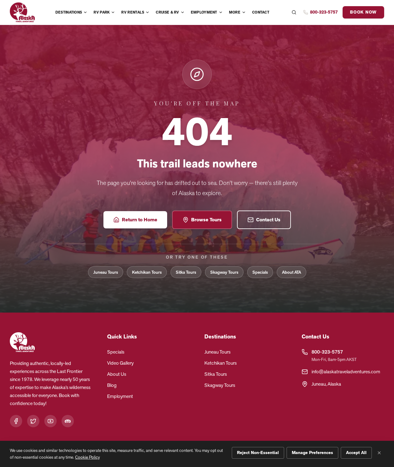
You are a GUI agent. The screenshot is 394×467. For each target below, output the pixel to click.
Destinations (68, 12)
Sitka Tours (186, 272)
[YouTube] (50, 421)
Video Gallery (120, 363)
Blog (112, 385)
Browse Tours (206, 219)
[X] (33, 421)
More (234, 12)
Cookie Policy (87, 457)
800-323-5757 (327, 352)
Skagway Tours (224, 272)
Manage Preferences (312, 453)
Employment (204, 12)
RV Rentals (132, 12)
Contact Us (268, 219)
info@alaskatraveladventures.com (346, 371)
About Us (116, 374)
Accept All (356, 453)
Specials (260, 272)
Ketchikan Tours (147, 272)
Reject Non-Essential (258, 453)
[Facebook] (16, 421)
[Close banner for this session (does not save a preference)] (379, 453)
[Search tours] (294, 12)
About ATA (291, 272)
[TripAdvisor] (68, 421)
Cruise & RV (167, 12)
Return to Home (139, 219)
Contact (260, 12)
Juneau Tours (105, 272)
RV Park (102, 12)
